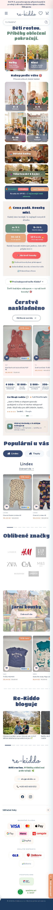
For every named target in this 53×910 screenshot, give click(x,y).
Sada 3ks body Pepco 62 (42, 676)
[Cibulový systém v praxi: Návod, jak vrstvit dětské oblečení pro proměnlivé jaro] (21, 722)
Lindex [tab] (15, 453)
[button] (47, 13)
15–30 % (37, 228)
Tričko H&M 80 (8, 676)
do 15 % (15, 228)
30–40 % (15, 238)
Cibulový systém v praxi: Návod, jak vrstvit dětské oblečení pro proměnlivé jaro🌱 (19, 737)
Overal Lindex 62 (39, 515)
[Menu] (6, 13)
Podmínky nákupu (18, 905)
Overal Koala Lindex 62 (12, 515)
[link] (26, 564)
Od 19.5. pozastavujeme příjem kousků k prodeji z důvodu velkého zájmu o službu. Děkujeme (26, 4)
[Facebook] (22, 796)
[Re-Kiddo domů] (26, 759)
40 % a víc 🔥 (37, 238)
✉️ (26, 779)
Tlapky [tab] (36, 453)
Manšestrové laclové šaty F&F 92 (16, 369)
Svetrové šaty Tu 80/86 (43, 368)
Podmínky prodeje (34, 905)
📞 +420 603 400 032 (26, 786)
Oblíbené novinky (24, 318)
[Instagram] (30, 796)
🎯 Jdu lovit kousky (26, 255)
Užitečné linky (26, 810)
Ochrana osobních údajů (26, 907)
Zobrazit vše (25, 468)
